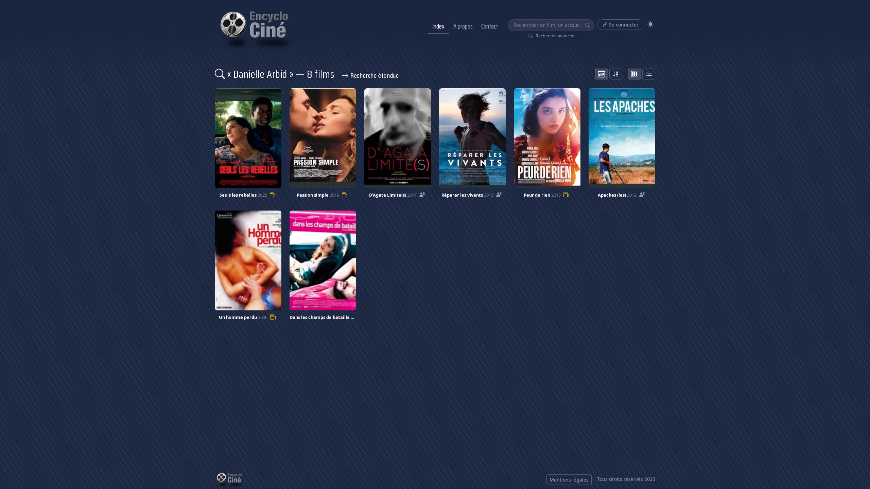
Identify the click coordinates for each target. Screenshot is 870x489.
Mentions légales (569, 479)
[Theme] (650, 24)
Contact (489, 26)
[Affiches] (634, 74)
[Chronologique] (601, 74)
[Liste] (648, 74)
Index (438, 26)
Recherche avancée (554, 36)
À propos (463, 26)
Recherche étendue (374, 75)
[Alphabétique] (615, 74)
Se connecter (623, 24)
